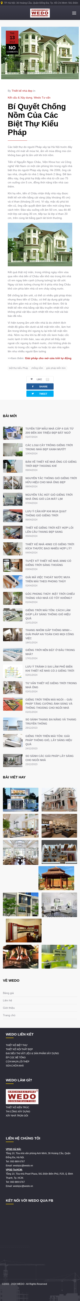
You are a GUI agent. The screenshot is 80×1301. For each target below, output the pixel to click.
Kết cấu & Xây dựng (20, 97)
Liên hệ (7, 1000)
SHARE (39, 386)
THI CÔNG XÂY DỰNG (18, 1111)
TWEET (39, 394)
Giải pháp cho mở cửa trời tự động (48, 358)
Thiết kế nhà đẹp (22, 90)
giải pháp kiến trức (56, 368)
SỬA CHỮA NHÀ (15, 1065)
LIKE (42, 379)
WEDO (20, 1284)
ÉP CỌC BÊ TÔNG (16, 1057)
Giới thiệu (9, 1007)
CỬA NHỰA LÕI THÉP (17, 1061)
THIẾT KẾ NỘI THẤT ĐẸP (19, 1049)
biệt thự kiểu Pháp (18, 368)
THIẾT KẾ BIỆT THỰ (16, 1045)
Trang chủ (9, 1015)
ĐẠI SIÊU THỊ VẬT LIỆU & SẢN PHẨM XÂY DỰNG (32, 1053)
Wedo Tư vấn (42, 97)
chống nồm (37, 368)
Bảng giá (8, 993)
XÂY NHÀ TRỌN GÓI (17, 1115)
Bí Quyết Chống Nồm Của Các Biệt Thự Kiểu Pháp (37, 119)
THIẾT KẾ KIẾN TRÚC (17, 1107)
